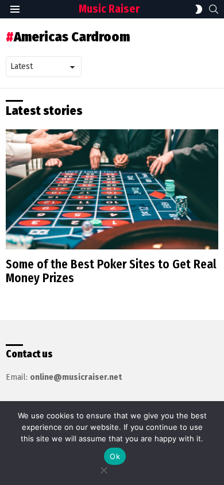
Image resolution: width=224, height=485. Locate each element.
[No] (103, 468)
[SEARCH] (213, 9)
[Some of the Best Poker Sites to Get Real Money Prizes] (112, 189)
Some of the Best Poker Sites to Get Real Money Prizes (111, 271)
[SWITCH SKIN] (198, 9)
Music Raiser (109, 9)
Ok (115, 456)
